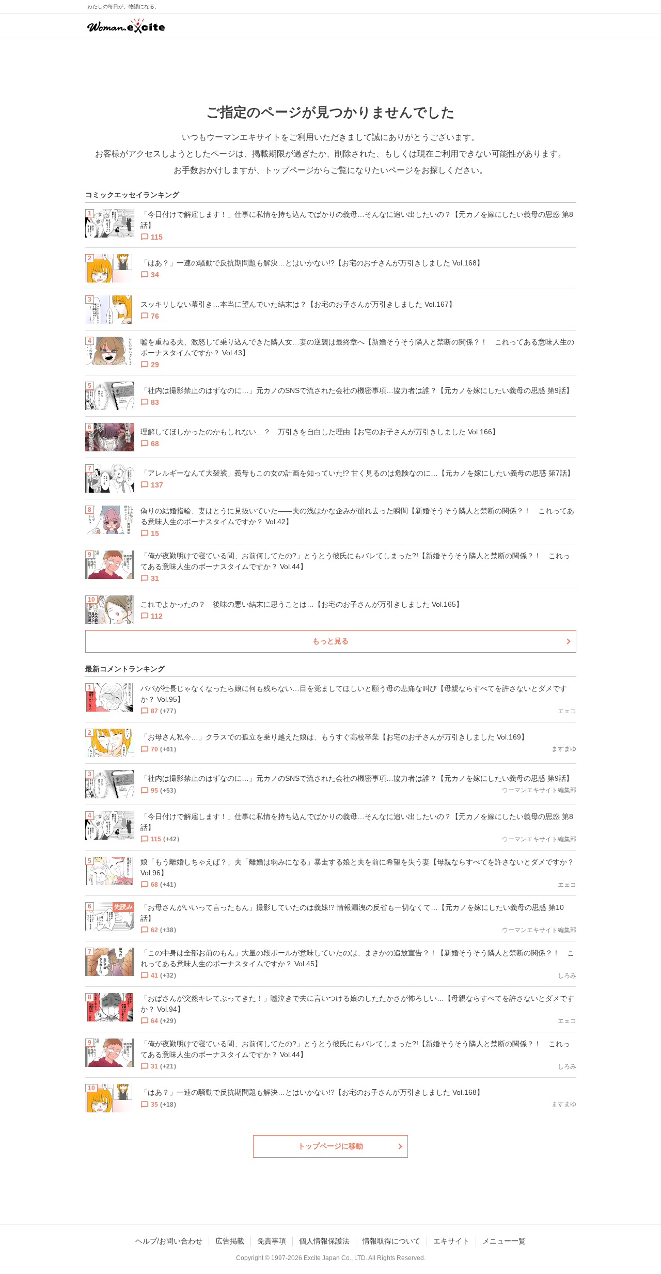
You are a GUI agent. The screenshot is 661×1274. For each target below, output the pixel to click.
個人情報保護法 (324, 1241)
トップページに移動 (330, 1146)
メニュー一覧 (504, 1241)
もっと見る (330, 641)
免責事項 (271, 1241)
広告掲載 (229, 1241)
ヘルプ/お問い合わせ (168, 1241)
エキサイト (451, 1241)
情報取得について (391, 1241)
